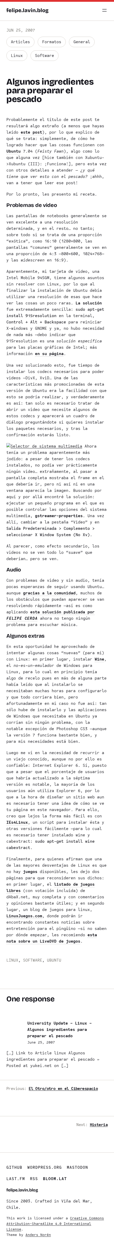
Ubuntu (13, 151)
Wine (99, 659)
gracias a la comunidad (49, 593)
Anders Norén (38, 1235)
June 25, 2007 (41, 1042)
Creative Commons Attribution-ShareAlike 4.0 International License (55, 1224)
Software (44, 55)
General (81, 42)
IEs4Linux (17, 822)
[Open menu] (104, 10)
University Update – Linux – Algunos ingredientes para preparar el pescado (59, 1030)
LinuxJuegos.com (24, 916)
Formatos (51, 42)
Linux (17, 55)
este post (31, 132)
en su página (49, 353)
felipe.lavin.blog (27, 10)
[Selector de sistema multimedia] (44, 446)
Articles (20, 42)
